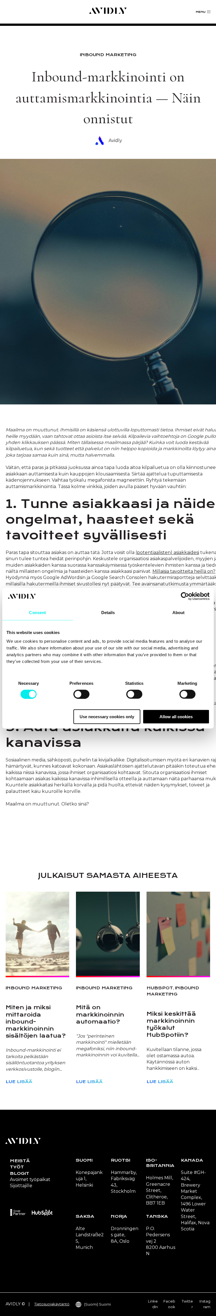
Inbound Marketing (108, 54)
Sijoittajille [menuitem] (21, 1185)
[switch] (81, 694)
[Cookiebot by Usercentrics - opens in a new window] (185, 596)
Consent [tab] (37, 612)
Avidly (115, 140)
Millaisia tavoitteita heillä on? (183, 571)
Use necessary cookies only (107, 716)
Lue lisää (19, 1081)
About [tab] (178, 612)
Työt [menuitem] (17, 1166)
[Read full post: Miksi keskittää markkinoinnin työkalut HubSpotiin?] (178, 934)
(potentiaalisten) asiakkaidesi (167, 552)
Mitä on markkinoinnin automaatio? (100, 1014)
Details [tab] (108, 612)
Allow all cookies (176, 716)
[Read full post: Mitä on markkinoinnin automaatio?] (108, 934)
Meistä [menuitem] (20, 1160)
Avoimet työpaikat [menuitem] (30, 1179)
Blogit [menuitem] (19, 1173)
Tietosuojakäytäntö (51, 1304)
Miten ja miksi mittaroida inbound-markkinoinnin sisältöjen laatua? (36, 1021)
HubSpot (160, 987)
